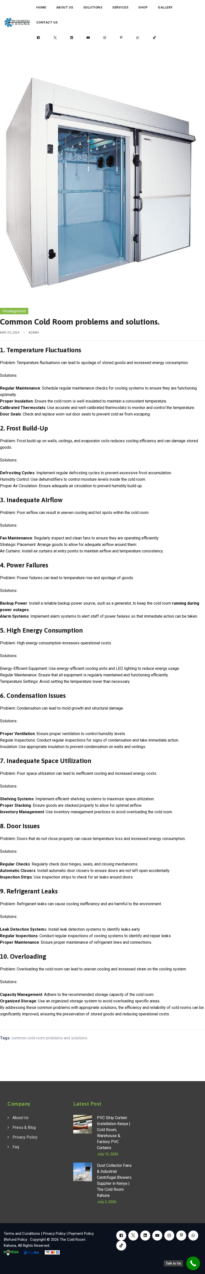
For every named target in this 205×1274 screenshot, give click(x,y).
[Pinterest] (121, 37)
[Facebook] (38, 37)
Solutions (92, 7)
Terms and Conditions (22, 1233)
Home (41, 7)
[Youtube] (88, 37)
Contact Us (47, 22)
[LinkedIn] (71, 37)
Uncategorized (14, 311)
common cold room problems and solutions (49, 1038)
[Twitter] (55, 37)
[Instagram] (104, 37)
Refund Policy (16, 1239)
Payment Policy (81, 1233)
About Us (64, 7)
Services (120, 7)
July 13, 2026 (107, 1154)
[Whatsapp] (138, 37)
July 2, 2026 (106, 1202)
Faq (15, 1147)
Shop (143, 7)
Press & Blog (24, 1127)
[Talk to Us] (193, 1263)
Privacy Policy (25, 1137)
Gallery (165, 7)
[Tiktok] (154, 37)
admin (33, 332)
